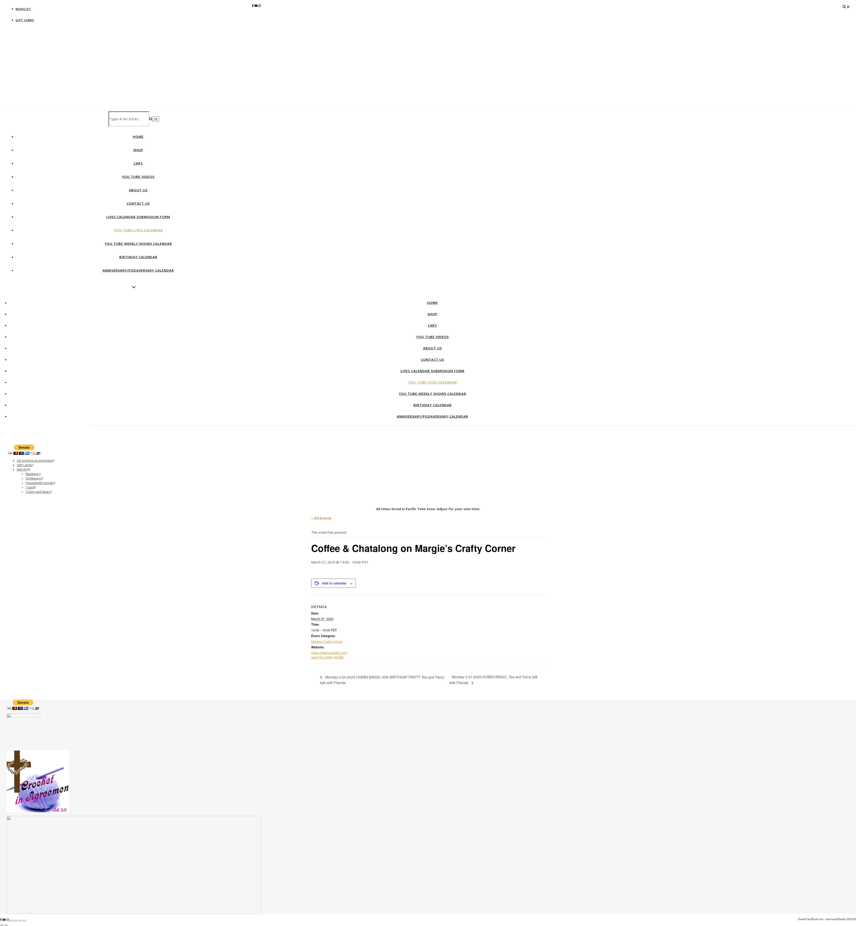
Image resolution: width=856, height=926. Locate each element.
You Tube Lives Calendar (138, 230)
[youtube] (256, 6)
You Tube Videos (138, 176)
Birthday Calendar (138, 257)
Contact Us (138, 203)
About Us (138, 190)
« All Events (321, 518)
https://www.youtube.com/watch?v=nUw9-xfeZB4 (329, 654)
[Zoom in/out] (10, 920)
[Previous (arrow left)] (2, 925)
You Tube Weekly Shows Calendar (138, 243)
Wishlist (23, 9)
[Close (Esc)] (24, 920)
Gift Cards (25, 20)
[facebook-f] (253, 6)
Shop (138, 150)
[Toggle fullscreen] (15, 920)
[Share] (19, 920)
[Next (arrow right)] (6, 925)
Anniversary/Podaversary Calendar (138, 270)
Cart (138, 163)
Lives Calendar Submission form (138, 216)
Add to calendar (334, 583)
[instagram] (259, 6)
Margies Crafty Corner (327, 641)
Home (138, 136)
